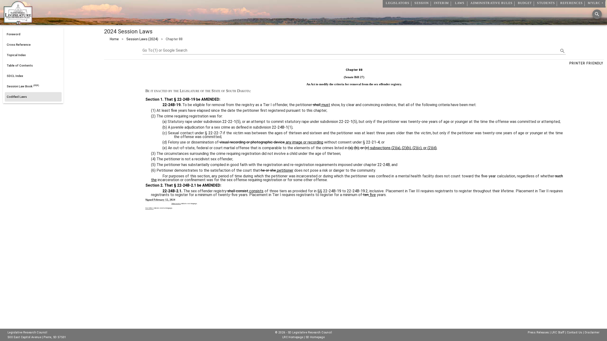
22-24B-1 (280, 127)
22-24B (383, 164)
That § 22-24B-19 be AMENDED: (191, 99)
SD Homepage (315, 337)
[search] (562, 51)
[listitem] (33, 34)
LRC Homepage (292, 337)
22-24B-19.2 (357, 191)
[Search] (597, 14)
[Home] (18, 23)
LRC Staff (558, 332)
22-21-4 (373, 142)
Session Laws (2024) (142, 39)
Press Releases (538, 332)
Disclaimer (592, 332)
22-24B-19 (332, 191)
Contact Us (574, 332)
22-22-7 (215, 133)
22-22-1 (229, 121)
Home (114, 39)
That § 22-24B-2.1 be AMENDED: (192, 185)
